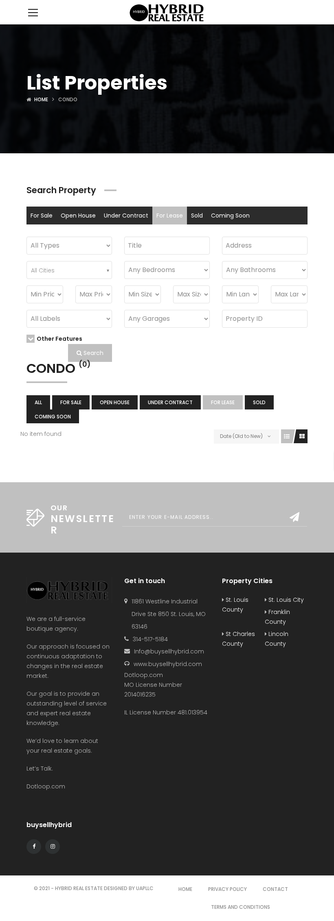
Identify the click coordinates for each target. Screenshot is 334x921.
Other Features (59, 339)
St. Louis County (235, 605)
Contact (275, 889)
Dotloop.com (46, 786)
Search (92, 353)
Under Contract (126, 215)
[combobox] (69, 270)
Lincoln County (276, 639)
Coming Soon (230, 215)
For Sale (42, 215)
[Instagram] (52, 846)
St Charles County (238, 639)
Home (41, 99)
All (38, 402)
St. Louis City (285, 600)
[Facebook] (33, 846)
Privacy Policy (227, 889)
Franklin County (277, 617)
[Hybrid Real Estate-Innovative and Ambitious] (167, 12)
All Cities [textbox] (43, 270)
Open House (78, 215)
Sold (197, 215)
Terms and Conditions (240, 907)
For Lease (169, 215)
